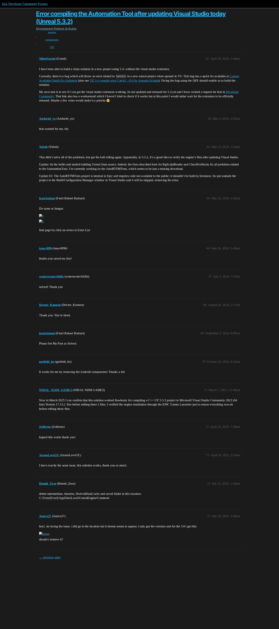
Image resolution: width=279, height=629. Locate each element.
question (52, 32)
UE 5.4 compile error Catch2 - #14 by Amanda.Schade (124, 80)
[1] (41, 216)
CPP (52, 47)
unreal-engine (52, 39)
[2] (41, 221)
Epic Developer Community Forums (24, 3)
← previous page (50, 557)
